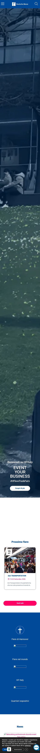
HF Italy (20, 680)
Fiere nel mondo (20, 659)
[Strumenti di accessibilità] (9, 749)
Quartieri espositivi (20, 701)
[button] (2, 253)
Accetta (6, 749)
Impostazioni (18, 749)
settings (28, 745)
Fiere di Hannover (20, 639)
